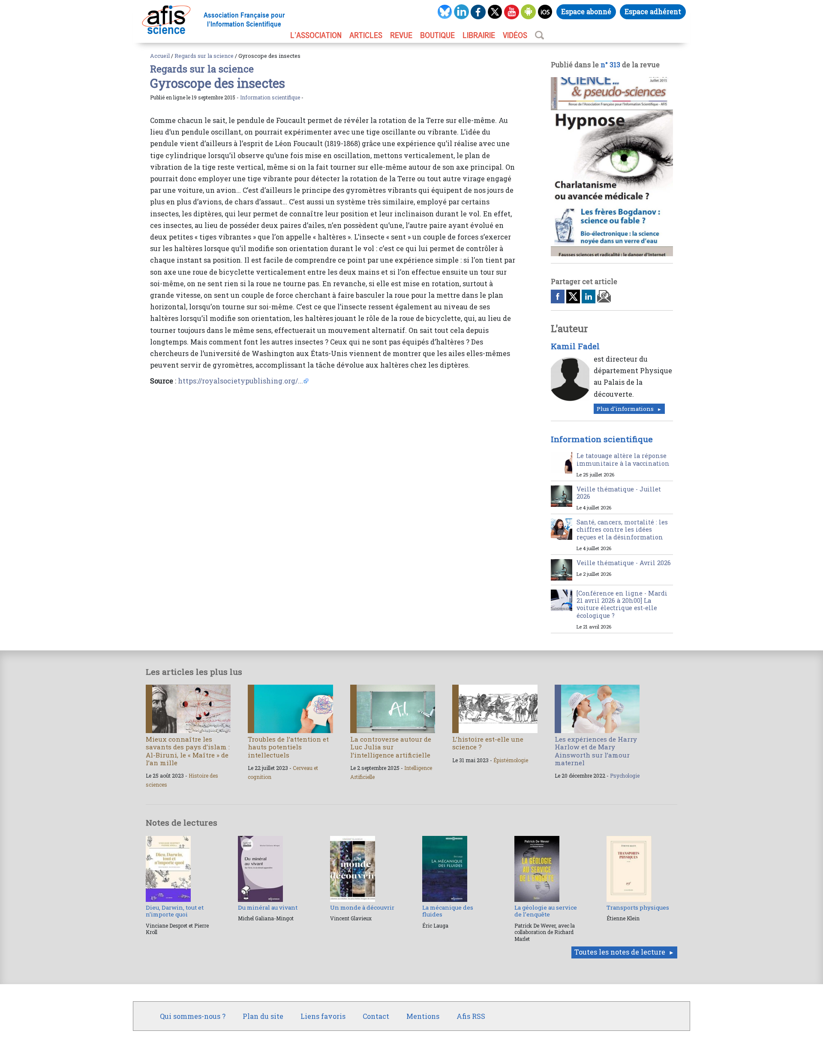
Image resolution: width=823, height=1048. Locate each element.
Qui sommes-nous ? (192, 1016)
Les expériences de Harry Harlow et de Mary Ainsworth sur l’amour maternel (596, 751)
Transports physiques (638, 907)
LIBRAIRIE (479, 35)
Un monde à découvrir (362, 907)
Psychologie (625, 775)
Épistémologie (510, 760)
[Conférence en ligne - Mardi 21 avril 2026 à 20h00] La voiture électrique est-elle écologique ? (622, 604)
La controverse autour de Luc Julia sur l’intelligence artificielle (390, 747)
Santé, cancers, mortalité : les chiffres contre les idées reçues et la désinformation (622, 529)
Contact (376, 1016)
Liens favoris (322, 1016)
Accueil (160, 55)
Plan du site (263, 1016)
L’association (316, 35)
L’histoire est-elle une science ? (487, 743)
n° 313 (610, 64)
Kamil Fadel (575, 346)
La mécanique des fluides (447, 911)
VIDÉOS (515, 35)
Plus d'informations (625, 409)
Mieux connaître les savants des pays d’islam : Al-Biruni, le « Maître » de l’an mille (188, 751)
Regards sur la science (204, 55)
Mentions (422, 1016)
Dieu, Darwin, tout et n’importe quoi (175, 911)
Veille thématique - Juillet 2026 (619, 492)
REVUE (401, 35)
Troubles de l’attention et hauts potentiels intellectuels (288, 747)
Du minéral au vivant (267, 907)
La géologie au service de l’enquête (545, 911)
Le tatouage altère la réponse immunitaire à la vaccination (623, 459)
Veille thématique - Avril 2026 (624, 563)
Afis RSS (471, 1016)
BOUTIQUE (437, 35)
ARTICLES (365, 35)
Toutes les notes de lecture (619, 951)
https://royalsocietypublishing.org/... (240, 380)
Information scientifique (270, 97)
